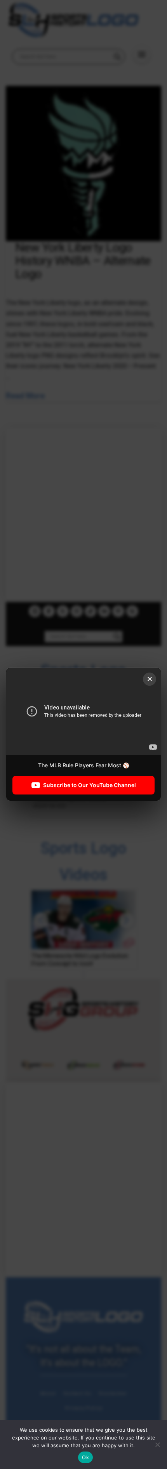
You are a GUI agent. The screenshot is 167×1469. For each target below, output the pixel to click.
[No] (157, 1444)
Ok (85, 1457)
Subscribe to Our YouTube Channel (89, 785)
